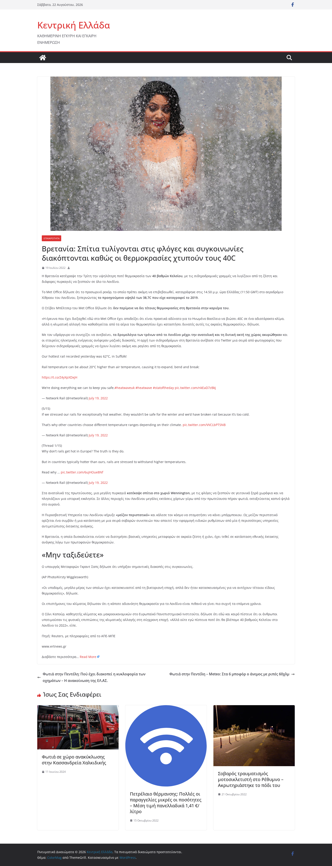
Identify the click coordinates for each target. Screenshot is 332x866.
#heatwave (144, 388)
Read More (88, 657)
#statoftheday (163, 388)
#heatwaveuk (125, 388)
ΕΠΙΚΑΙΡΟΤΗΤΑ (51, 238)
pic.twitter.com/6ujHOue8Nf (82, 472)
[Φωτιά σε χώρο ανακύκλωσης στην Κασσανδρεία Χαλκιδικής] (78, 708)
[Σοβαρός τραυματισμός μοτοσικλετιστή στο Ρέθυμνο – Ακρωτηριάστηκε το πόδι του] (254, 708)
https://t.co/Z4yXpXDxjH (59, 377)
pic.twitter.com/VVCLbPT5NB (204, 425)
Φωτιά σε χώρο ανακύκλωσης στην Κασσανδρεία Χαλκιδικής (74, 760)
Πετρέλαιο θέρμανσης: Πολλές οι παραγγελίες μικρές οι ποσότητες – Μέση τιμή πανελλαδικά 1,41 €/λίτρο (165, 803)
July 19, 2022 (98, 398)
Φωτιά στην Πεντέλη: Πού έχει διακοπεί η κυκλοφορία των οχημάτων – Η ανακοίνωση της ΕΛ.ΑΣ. (94, 677)
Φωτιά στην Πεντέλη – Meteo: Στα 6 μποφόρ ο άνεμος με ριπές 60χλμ (229, 674)
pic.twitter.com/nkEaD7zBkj (195, 388)
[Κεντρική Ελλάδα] (42, 57)
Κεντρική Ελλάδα (73, 25)
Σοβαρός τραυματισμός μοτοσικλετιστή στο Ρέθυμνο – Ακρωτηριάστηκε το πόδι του (250, 779)
